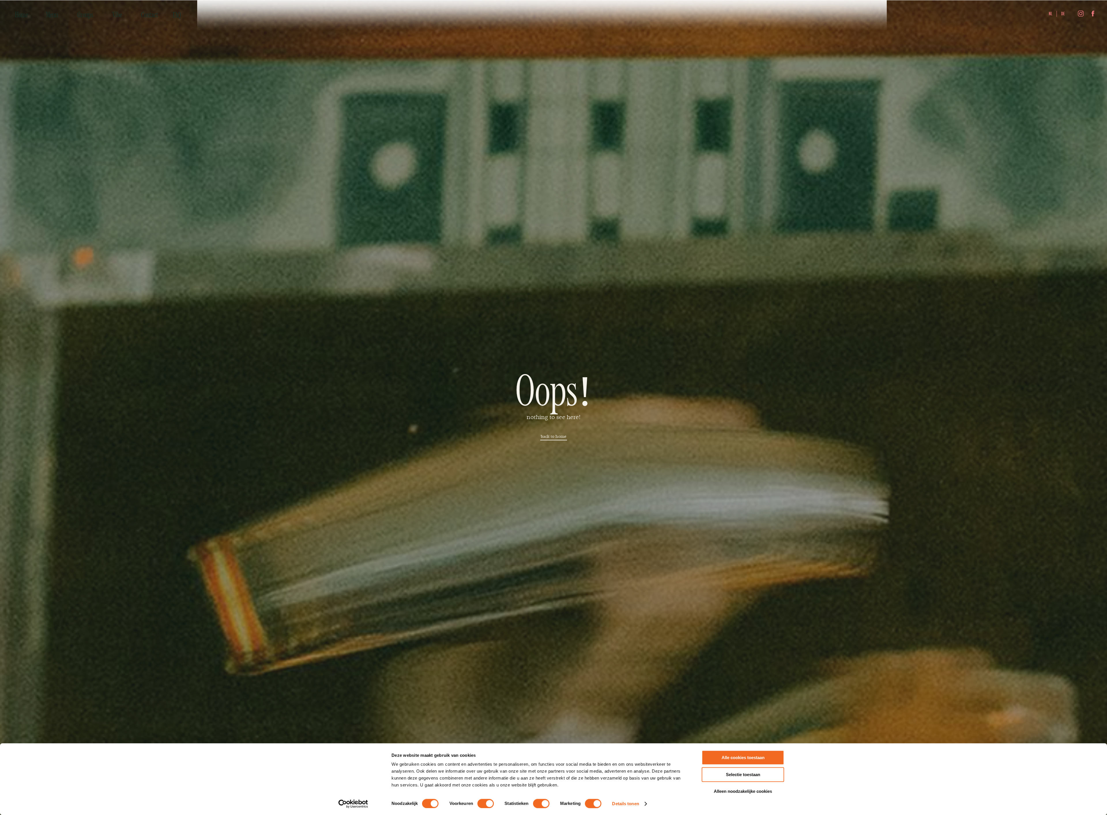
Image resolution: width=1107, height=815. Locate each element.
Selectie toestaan (743, 774)
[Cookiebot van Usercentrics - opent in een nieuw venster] (353, 803)
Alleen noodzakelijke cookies (743, 791)
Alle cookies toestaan (743, 757)
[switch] (485, 803)
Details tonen (625, 803)
